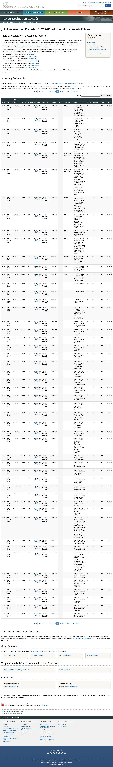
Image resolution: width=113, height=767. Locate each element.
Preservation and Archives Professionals (28, 729)
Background (92, 45)
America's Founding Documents (101, 12)
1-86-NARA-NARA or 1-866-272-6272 (56, 764)
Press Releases (65, 669)
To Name (61, 100)
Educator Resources (56, 12)
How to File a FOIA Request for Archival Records (47, 740)
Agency (30, 103)
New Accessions (62, 726)
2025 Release (9, 655)
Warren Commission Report (97, 47)
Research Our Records (11, 12)
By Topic (5, 724)
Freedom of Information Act (61, 760)
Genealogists (24, 724)
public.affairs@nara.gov (70, 686)
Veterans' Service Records (34, 12)
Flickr (65, 753)
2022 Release (65, 655)
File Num (53, 103)
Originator (95, 103)
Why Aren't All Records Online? (45, 736)
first (35, 91)
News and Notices (63, 724)
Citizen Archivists (87, 2)
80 (60, 91)
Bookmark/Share (98, 2)
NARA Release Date (15, 101)
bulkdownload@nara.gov (83, 638)
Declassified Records (45, 732)
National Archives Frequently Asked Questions (47, 727)
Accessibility (41, 760)
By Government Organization (10, 728)
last (77, 91)
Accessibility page (43, 705)
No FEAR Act (73, 760)
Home (4, 22)
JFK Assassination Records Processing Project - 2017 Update (25, 47)
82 (65, 91)
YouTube (59, 753)
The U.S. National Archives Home (23, 5)
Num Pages (89, 101)
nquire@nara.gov (13, 686)
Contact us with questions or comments (12, 713)
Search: (78, 95)
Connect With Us (56, 750)
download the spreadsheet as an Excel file (63, 83)
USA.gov (79, 760)
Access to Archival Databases (8, 735)
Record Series (103, 101)
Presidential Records (8, 732)
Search (108, 6)
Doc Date (37, 103)
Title (75, 103)
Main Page (92, 42)
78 (55, 91)
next (73, 91)
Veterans (23, 734)
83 (68, 91)
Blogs (62, 753)
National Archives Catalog (9, 730)
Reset (109, 95)
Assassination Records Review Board (98, 53)
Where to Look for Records (47, 734)
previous (40, 91)
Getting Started (44, 724)
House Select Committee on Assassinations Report (97, 50)
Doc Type (45, 103)
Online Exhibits (7, 741)
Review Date (109, 101)
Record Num (9, 101)
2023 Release (37, 655)
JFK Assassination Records (27, 22)
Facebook (48, 753)
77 (52, 91)
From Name (67, 103)
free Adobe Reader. (21, 704)
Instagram (54, 753)
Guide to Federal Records (46, 730)
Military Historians (26, 726)
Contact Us (108, 2)
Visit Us (79, 12)
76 (50, 91)
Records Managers (26, 732)
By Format (5, 726)
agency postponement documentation (40, 651)
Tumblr (56, 753)
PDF (35, 107)
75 (47, 91)
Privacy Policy (49, 760)
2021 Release (92, 655)
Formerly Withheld (23, 101)
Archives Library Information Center (10, 738)
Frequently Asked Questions (16, 669)
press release (30, 54)
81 (63, 91)
